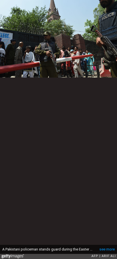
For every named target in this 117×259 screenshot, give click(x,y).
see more (107, 249)
